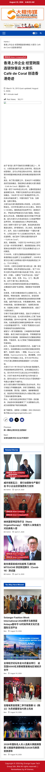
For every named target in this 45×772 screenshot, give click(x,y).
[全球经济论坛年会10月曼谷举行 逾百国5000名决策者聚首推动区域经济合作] (22, 647)
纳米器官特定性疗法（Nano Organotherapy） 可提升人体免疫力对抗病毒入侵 (22, 525)
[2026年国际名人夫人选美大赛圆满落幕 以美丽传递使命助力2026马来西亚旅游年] (22, 728)
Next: (16, 436)
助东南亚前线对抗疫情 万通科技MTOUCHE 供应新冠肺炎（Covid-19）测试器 (21, 567)
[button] (4, 33)
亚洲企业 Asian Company (15, 473)
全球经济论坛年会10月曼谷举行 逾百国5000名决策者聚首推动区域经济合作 (22, 666)
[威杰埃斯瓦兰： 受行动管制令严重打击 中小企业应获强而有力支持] (22, 466)
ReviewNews (16, 769)
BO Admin (7, 490)
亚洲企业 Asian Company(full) (15, 57)
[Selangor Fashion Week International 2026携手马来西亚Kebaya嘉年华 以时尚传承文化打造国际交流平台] (22, 601)
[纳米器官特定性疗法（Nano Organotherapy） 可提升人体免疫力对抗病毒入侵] (22, 505)
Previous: (15, 428)
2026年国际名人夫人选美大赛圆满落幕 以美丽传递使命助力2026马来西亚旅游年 (22, 747)
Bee (5, 631)
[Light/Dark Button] (35, 33)
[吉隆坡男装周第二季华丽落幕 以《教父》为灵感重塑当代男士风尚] (22, 689)
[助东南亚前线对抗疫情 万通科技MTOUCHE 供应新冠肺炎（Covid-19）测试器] (22, 548)
